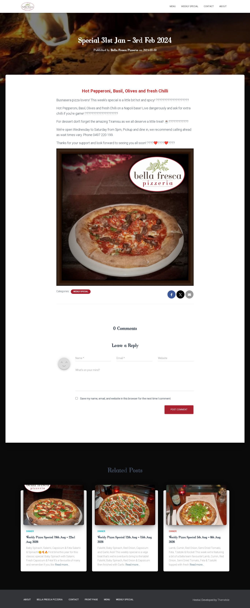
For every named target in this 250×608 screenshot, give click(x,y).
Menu (173, 6)
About (223, 6)
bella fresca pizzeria (50, 599)
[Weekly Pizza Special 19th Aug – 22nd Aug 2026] (53, 504)
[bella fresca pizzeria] (28, 6)
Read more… (62, 564)
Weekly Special (189, 6)
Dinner (30, 531)
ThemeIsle (223, 599)
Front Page (91, 599)
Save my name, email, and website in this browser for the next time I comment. (125, 398)
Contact (209, 6)
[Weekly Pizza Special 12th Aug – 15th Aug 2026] (125, 504)
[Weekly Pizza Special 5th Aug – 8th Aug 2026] (196, 504)
